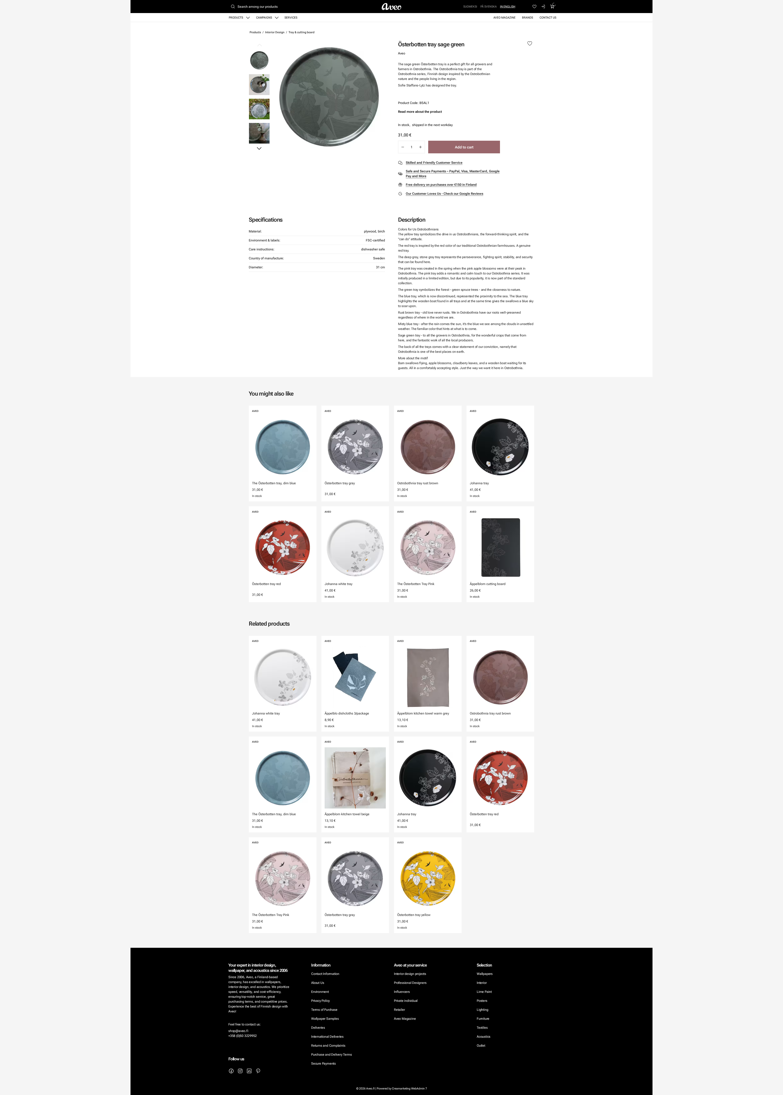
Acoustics (483, 1037)
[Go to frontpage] (391, 6)
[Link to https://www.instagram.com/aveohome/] (240, 1070)
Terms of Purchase (324, 1010)
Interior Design (274, 32)
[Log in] (543, 6)
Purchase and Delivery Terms (331, 1054)
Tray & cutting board (301, 32)
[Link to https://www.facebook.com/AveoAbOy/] (231, 1070)
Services (290, 17)
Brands (527, 17)
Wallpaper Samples (325, 1019)
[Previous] (259, 45)
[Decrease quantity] (402, 147)
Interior (482, 983)
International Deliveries (327, 1037)
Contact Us (548, 17)
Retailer (399, 1010)
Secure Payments (323, 1063)
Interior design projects (410, 974)
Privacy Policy (320, 1001)
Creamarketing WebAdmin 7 (409, 1088)
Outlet (481, 1045)
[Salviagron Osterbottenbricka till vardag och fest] (259, 84)
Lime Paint (484, 992)
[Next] (259, 148)
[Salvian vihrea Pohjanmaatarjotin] (329, 97)
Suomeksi (470, 6)
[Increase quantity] (420, 147)
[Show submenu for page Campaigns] (276, 17)
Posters (482, 1001)
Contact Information (325, 974)
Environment (320, 992)
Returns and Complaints (328, 1045)
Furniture (483, 1019)
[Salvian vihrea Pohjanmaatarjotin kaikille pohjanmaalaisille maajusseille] (259, 108)
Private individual (406, 1001)
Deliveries (318, 1028)
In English (507, 6)
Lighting (483, 1010)
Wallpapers (485, 974)
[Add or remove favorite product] (529, 43)
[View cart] (552, 6)
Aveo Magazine (504, 17)
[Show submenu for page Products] (247, 17)
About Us (317, 983)
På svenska (488, 6)
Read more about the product (420, 112)
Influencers (402, 992)
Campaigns (264, 17)
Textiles (482, 1028)
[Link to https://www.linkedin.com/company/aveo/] (249, 1070)
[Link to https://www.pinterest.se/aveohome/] (258, 1070)
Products (236, 17)
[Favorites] (534, 6)
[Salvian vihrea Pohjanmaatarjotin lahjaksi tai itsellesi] (259, 133)
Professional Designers (410, 983)
